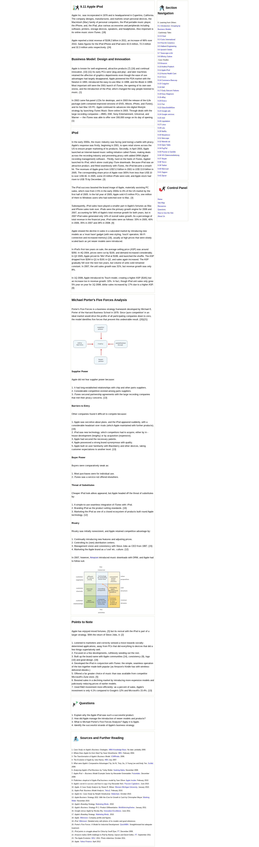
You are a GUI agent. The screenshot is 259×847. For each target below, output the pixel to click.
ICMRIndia (115, 756)
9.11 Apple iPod (164, 70)
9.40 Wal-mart (163, 169)
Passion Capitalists (132, 784)
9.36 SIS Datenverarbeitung (168, 155)
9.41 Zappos (162, 172)
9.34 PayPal (162, 148)
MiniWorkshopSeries (127, 807)
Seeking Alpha (119, 770)
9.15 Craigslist (163, 84)
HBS (120, 753)
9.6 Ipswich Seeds (165, 50)
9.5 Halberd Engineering (167, 46)
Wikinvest (84, 818)
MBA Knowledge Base (117, 750)
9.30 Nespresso (164, 135)
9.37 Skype (162, 159)
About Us (161, 216)
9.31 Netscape (163, 138)
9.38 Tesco (162, 162)
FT (118, 831)
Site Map (161, 203)
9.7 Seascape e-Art (165, 53)
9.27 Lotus (162, 125)
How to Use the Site (165, 213)
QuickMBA (124, 825)
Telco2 (107, 790)
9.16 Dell (161, 87)
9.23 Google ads (164, 111)
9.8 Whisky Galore (165, 57)
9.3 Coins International (166, 39)
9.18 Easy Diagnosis (166, 94)
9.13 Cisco (162, 77)
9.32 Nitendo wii (164, 142)
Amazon (94, 557)
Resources (162, 206)
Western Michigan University (126, 787)
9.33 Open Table (164, 145)
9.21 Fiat (161, 104)
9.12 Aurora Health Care (167, 74)
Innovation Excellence (112, 811)
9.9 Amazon (162, 63)
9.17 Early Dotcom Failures (168, 91)
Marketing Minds (102, 804)
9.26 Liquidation (164, 121)
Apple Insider (131, 780)
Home (160, 199)
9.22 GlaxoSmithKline (166, 108)
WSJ (93, 838)
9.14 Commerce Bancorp (167, 80)
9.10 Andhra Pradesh (166, 67)
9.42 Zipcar (162, 176)
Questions (162, 210)
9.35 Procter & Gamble (167, 152)
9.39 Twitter (162, 165)
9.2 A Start (162, 36)
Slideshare (115, 794)
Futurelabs (136, 773)
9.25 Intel (161, 118)
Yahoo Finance (86, 842)
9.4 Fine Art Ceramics (166, 43)
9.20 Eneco (162, 101)
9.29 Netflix (162, 131)
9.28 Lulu (161, 128)
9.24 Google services (166, 114)
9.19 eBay (162, 97)
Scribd (150, 763)
